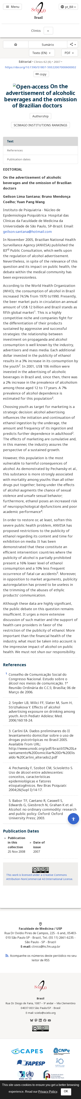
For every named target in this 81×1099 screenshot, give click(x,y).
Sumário (48, 45)
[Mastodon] (36, 1020)
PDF (67, 53)
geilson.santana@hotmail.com (27, 231)
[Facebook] (44, 1020)
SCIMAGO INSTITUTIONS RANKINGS (40, 125)
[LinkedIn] (40, 1020)
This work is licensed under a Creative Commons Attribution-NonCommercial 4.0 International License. (39, 877)
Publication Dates (19, 159)
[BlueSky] (31, 1020)
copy (40, 74)
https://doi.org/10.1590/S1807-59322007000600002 (40, 67)
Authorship (40, 116)
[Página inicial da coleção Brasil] (40, 991)
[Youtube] (49, 1020)
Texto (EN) (39, 53)
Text (10, 141)
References (15, 150)
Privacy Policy (47, 1091)
